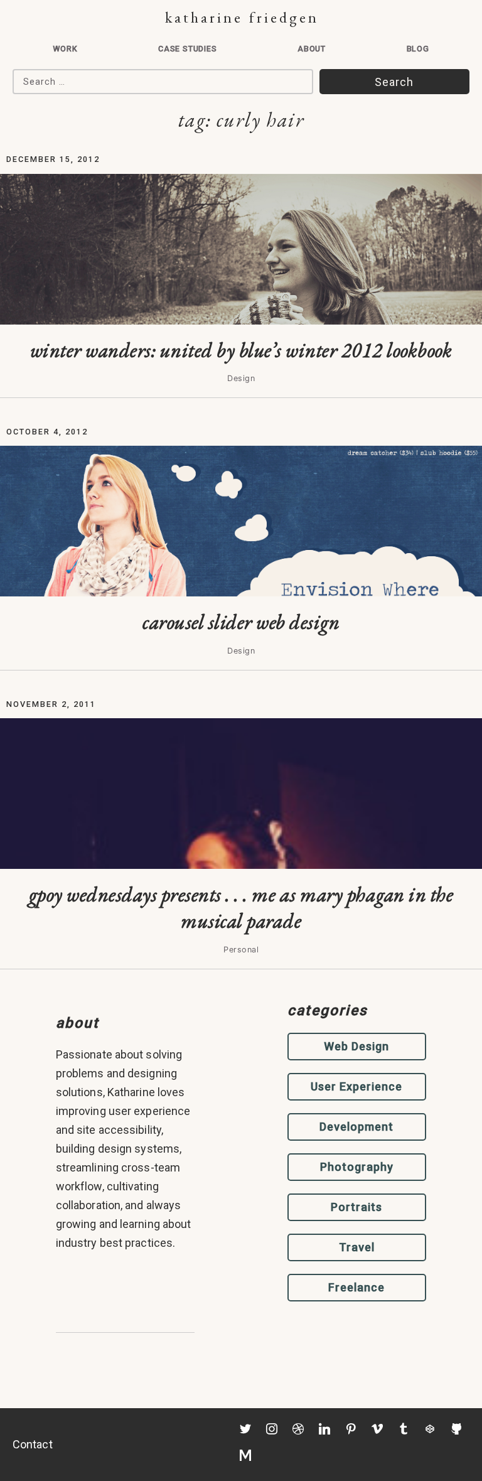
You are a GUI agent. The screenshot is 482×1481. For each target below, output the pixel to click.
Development (356, 1126)
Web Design (356, 1046)
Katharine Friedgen (242, 17)
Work (65, 48)
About (311, 48)
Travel (357, 1247)
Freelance (356, 1287)
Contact (33, 1444)
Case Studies (187, 48)
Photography (357, 1166)
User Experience (356, 1086)
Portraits (356, 1207)
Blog (418, 48)
